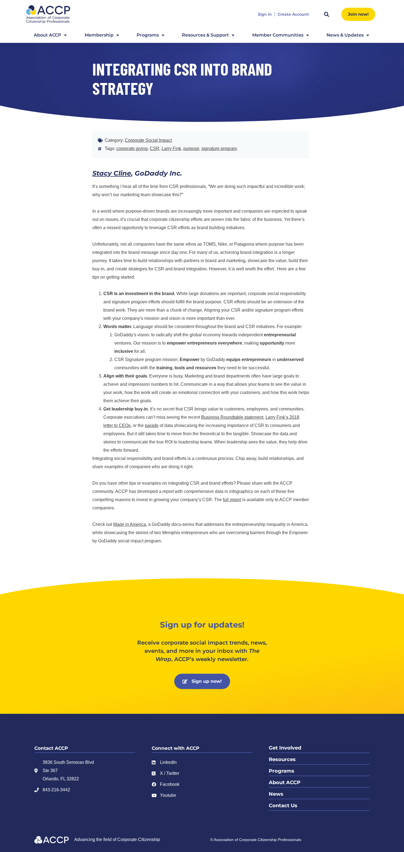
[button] (326, 14)
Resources (282, 759)
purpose (191, 148)
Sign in (265, 14)
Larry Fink (171, 148)
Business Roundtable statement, (232, 417)
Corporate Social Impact (148, 140)
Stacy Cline (111, 173)
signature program (219, 148)
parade (152, 425)
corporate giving (132, 148)
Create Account (293, 14)
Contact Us (283, 806)
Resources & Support (205, 35)
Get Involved (285, 748)
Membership (99, 35)
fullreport (232, 499)
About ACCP (47, 35)
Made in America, (130, 524)
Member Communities (277, 35)
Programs (148, 35)
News (276, 794)
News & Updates (345, 35)
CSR (154, 148)
